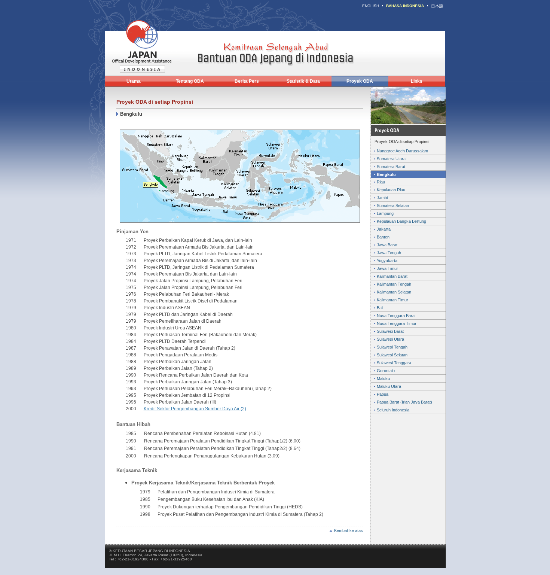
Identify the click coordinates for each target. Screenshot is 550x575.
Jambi (382, 197)
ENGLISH (370, 6)
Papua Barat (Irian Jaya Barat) (404, 402)
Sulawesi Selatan (392, 355)
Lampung (385, 213)
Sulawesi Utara (390, 339)
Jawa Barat (387, 245)
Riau (381, 182)
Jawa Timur (387, 268)
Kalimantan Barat (392, 276)
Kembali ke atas (348, 530)
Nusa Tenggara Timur (396, 323)
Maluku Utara (389, 386)
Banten (383, 237)
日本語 (437, 6)
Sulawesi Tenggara (394, 362)
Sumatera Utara (391, 158)
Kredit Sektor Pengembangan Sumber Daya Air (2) (195, 408)
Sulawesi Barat (390, 331)
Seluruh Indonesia (393, 410)
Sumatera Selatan (393, 205)
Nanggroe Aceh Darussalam (402, 151)
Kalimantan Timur (392, 300)
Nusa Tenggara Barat (396, 315)
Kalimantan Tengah (394, 284)
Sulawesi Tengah (392, 347)
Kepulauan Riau (391, 190)
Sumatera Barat (391, 166)
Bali (380, 307)
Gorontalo (386, 370)
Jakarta (384, 229)
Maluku (383, 378)
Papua (382, 394)
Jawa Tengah (389, 252)
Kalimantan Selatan (394, 292)
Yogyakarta (387, 260)
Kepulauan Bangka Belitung (401, 221)
